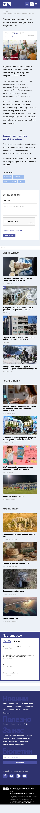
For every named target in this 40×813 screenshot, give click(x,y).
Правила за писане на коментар (12, 230)
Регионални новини (27, 703)
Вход (32, 4)
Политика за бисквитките (10, 741)
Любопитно (26, 710)
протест (7, 177)
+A (11, 36)
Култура (11, 710)
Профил (26, 724)
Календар (5, 724)
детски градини (10, 181)
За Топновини (7, 735)
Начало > (5, 11)
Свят (17, 703)
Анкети (13, 724)
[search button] (27, 4)
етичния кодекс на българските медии (21, 793)
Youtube (24, 776)
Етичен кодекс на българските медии (13, 744)
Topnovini (6, 789)
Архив (19, 724)
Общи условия (24, 741)
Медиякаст (18, 706)
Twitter (11, 776)
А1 (3, 706)
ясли (21, 181)
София (5, 710)
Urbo (13, 738)
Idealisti (11, 703)
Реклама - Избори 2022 (23, 738)
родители (18, 177)
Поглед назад (6, 713)
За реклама (6, 738)
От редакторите (28, 706)
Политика (9, 706)
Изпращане (9, 235)
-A (16, 36)
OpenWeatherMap (26, 802)
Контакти (29, 735)
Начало (5, 703)
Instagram (18, 776)
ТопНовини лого (7, 4)
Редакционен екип (18, 735)
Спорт (18, 710)
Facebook (5, 776)
